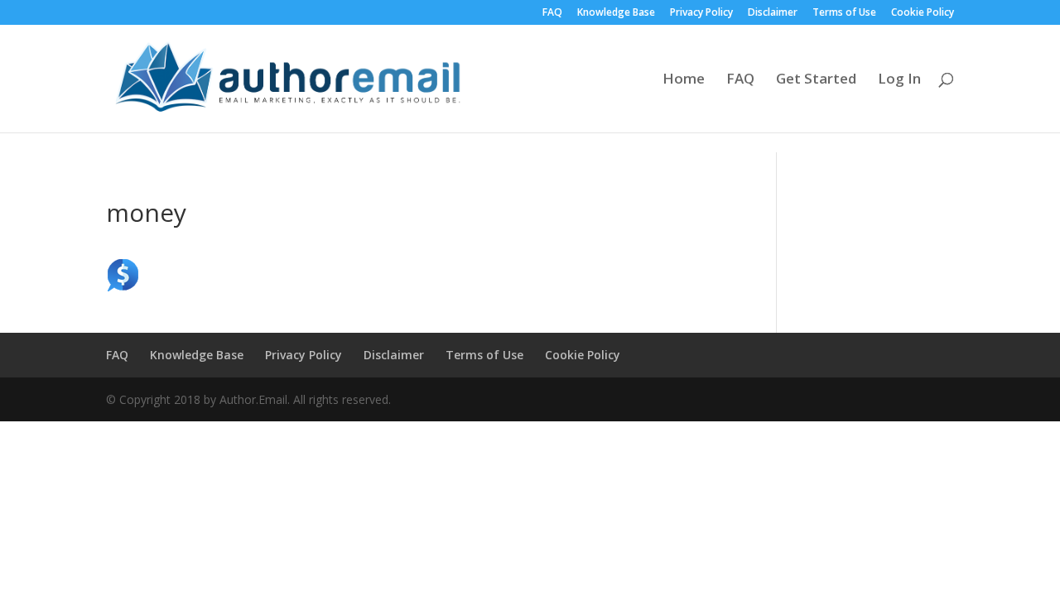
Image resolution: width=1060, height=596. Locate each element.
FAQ (552, 13)
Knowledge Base (616, 13)
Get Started (816, 80)
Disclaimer (772, 13)
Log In (899, 80)
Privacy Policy (701, 13)
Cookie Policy (922, 13)
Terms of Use (844, 13)
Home (683, 80)
